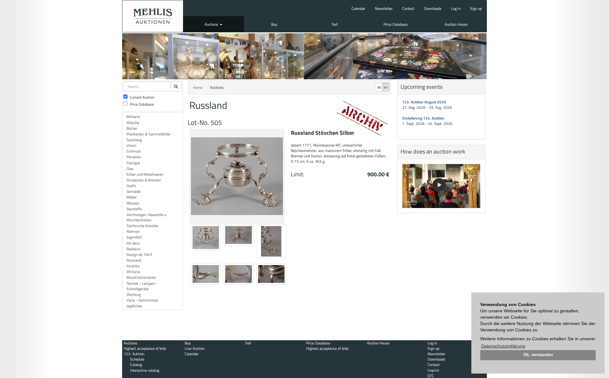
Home (197, 87)
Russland (134, 260)
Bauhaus (133, 249)
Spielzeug (134, 140)
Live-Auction (195, 348)
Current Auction (142, 97)
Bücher (132, 128)
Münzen (133, 203)
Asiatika (133, 266)
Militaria (133, 117)
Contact (408, 8)
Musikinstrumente (141, 277)
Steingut (133, 163)
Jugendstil (134, 237)
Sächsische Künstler (143, 226)
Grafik (131, 186)
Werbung (134, 294)
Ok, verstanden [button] (538, 355)
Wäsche (133, 123)
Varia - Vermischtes (142, 300)
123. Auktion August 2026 (424, 102)
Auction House (456, 24)
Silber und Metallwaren (145, 174)
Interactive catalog (144, 370)
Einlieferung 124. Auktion (423, 118)
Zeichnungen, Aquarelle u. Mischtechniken (147, 217)
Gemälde (134, 191)
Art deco (133, 243)
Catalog (136, 365)
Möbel (131, 197)
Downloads (433, 8)
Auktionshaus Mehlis (152, 16)
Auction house (378, 343)
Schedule (137, 359)
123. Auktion (134, 354)
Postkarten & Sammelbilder (149, 134)
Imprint (433, 370)
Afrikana (133, 272)
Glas (130, 169)
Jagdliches (134, 306)
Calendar (358, 8)
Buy (274, 24)
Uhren (131, 145)
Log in (456, 8)
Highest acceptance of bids (145, 348)
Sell (335, 24)
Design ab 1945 (139, 254)
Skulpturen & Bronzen (144, 180)
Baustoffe (134, 209)
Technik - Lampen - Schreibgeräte (142, 286)
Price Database (395, 24)
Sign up (476, 8)
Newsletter (384, 8)
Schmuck (134, 151)
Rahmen (133, 231)
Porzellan (134, 157)
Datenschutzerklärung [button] (503, 346)
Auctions (212, 24)
